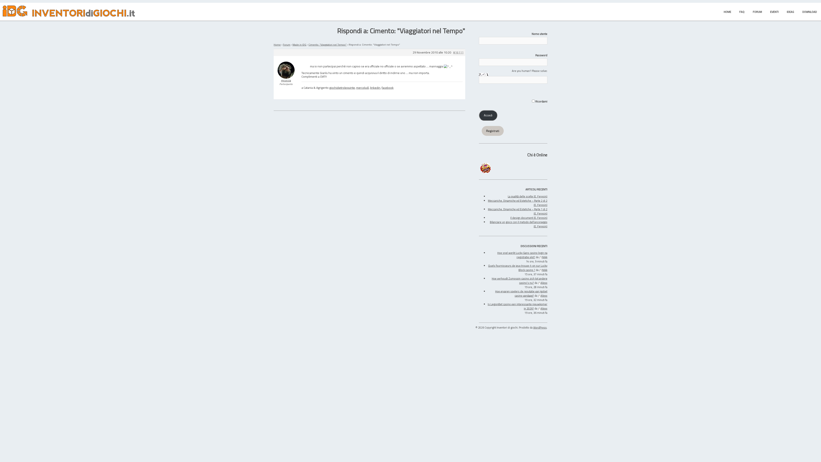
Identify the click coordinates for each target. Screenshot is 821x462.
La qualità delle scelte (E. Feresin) (527, 196)
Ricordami (541, 101)
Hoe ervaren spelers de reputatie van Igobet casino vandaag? (521, 293)
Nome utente (539, 34)
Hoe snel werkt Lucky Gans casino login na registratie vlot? (522, 255)
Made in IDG (299, 45)
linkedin (375, 87)
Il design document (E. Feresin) (528, 218)
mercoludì (362, 87)
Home (277, 45)
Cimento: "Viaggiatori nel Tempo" (328, 45)
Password (541, 55)
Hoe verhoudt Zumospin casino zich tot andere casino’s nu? (519, 280)
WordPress (540, 327)
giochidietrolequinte (342, 87)
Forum (286, 45)
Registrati (492, 131)
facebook (388, 87)
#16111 (458, 52)
